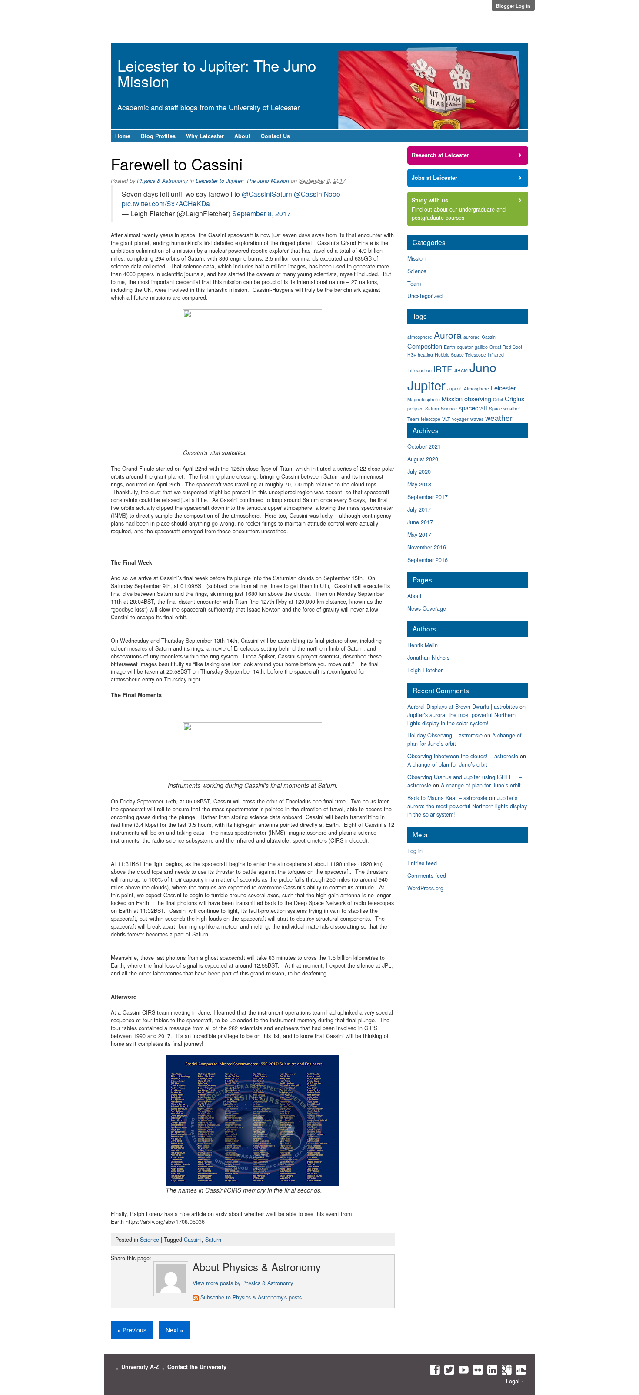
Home (122, 136)
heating (425, 354)
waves (476, 419)
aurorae (471, 337)
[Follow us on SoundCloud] (519, 1370)
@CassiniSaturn (267, 193)
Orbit (498, 399)
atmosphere (419, 337)
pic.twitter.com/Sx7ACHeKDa (166, 203)
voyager (460, 419)
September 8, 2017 (261, 213)
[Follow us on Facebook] (433, 1370)
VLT (446, 419)
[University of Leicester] (147, 18)
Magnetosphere (423, 399)
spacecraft (473, 407)
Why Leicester (205, 136)
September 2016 (427, 560)
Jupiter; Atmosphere (468, 388)
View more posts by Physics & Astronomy (243, 1283)
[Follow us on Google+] (504, 1370)
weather (499, 417)
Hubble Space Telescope (460, 354)
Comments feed (426, 875)
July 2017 (419, 509)
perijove (415, 408)
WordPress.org (425, 888)
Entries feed (422, 863)
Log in (415, 851)
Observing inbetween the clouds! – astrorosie (462, 756)
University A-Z (140, 1367)
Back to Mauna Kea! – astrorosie (447, 798)
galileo (481, 347)
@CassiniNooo (317, 193)
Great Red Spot (505, 347)
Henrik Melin (422, 645)
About (242, 136)
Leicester (503, 387)
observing (477, 398)
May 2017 (419, 535)
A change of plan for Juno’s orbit (447, 764)
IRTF (442, 369)
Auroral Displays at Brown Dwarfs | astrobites (462, 707)
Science (149, 1239)
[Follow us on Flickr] (476, 1370)
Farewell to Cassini (177, 163)
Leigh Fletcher (425, 670)
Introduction (419, 370)
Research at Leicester (440, 155)
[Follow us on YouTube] (461, 1370)
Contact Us (275, 136)
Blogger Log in (513, 5)
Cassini (193, 1239)
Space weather (504, 408)
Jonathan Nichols (428, 657)
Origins (514, 398)
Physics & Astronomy (162, 181)
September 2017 (427, 497)
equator (465, 347)
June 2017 (420, 522)
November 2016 (426, 547)
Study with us (430, 200)
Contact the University (196, 1367)
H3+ (411, 354)
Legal (512, 1381)
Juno (482, 367)
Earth (449, 347)
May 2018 (419, 484)
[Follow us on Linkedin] (490, 1370)
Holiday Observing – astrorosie (445, 735)
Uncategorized (425, 296)
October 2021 (424, 446)
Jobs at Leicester (434, 178)
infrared (496, 354)
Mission (416, 258)
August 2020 (422, 459)
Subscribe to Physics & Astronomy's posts (250, 1297)
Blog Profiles (158, 136)
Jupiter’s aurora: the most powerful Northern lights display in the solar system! (461, 719)
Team (414, 284)
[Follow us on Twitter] (447, 1370)
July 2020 (419, 472)
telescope (430, 419)
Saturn (213, 1239)
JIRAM (461, 370)
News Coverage (426, 608)
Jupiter (426, 385)
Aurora (448, 334)
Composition (424, 345)
